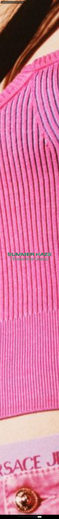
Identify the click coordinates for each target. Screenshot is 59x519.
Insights (16, 2)
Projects (10, 2)
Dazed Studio (5, 2)
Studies (13, 2)
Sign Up (22, 2)
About (20, 2)
